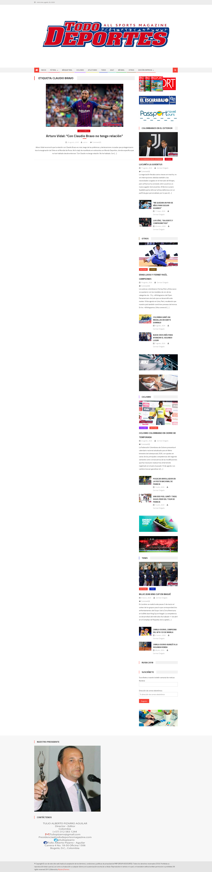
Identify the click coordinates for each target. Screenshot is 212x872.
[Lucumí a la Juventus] (158, 144)
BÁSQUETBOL (67, 70)
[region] (106, 34)
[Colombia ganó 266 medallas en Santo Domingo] (145, 318)
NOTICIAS (143, 269)
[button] (84, 105)
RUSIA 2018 (147, 662)
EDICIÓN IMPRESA (145, 70)
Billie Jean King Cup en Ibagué (155, 594)
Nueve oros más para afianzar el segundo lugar (163, 338)
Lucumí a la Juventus (150, 164)
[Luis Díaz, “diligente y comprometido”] (145, 222)
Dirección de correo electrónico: (150, 690)
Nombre (142, 680)
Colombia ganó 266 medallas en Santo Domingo (162, 320)
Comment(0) (96, 142)
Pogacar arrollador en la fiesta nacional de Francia (164, 481)
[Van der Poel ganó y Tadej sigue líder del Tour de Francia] (145, 498)
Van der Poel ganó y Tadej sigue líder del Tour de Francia (165, 499)
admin (85, 142)
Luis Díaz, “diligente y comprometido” (163, 222)
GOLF (112, 70)
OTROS (131, 70)
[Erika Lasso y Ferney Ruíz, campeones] (158, 254)
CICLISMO (80, 70)
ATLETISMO (92, 70)
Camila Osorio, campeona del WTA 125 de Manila (165, 631)
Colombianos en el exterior (157, 128)
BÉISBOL (121, 70)
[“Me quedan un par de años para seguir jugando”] (145, 204)
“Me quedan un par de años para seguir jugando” (163, 205)
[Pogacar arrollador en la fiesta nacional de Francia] (145, 480)
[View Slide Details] (106, 34)
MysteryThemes (63, 869)
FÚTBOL (53, 70)
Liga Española (84, 131)
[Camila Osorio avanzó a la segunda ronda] (145, 646)
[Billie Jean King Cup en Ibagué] (158, 574)
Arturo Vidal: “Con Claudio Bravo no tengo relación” (84, 136)
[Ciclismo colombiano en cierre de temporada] (158, 413)
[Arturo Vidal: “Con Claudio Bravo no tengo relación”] (84, 105)
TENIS (103, 70)
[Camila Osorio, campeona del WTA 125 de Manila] (145, 631)
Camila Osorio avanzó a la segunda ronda (165, 646)
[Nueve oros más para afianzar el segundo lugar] (145, 336)
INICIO (43, 70)
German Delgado (162, 168)
